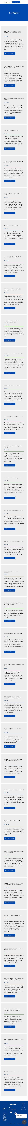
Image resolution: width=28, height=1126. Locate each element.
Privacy (23, 1103)
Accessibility (23, 1107)
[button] (25, 2)
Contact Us (23, 1109)
